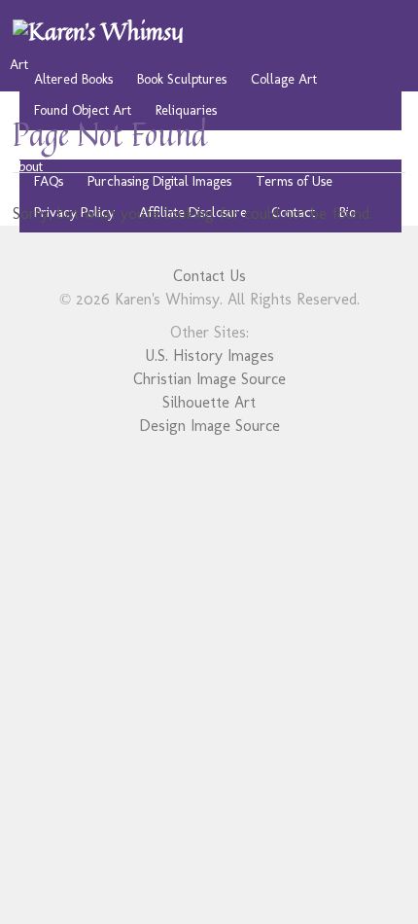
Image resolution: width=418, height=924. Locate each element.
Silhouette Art (209, 402)
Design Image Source (209, 425)
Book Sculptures (181, 79)
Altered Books (73, 79)
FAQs (48, 181)
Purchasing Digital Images (159, 181)
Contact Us (209, 276)
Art (19, 64)
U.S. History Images (209, 355)
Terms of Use (294, 181)
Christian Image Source (209, 379)
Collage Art (284, 79)
